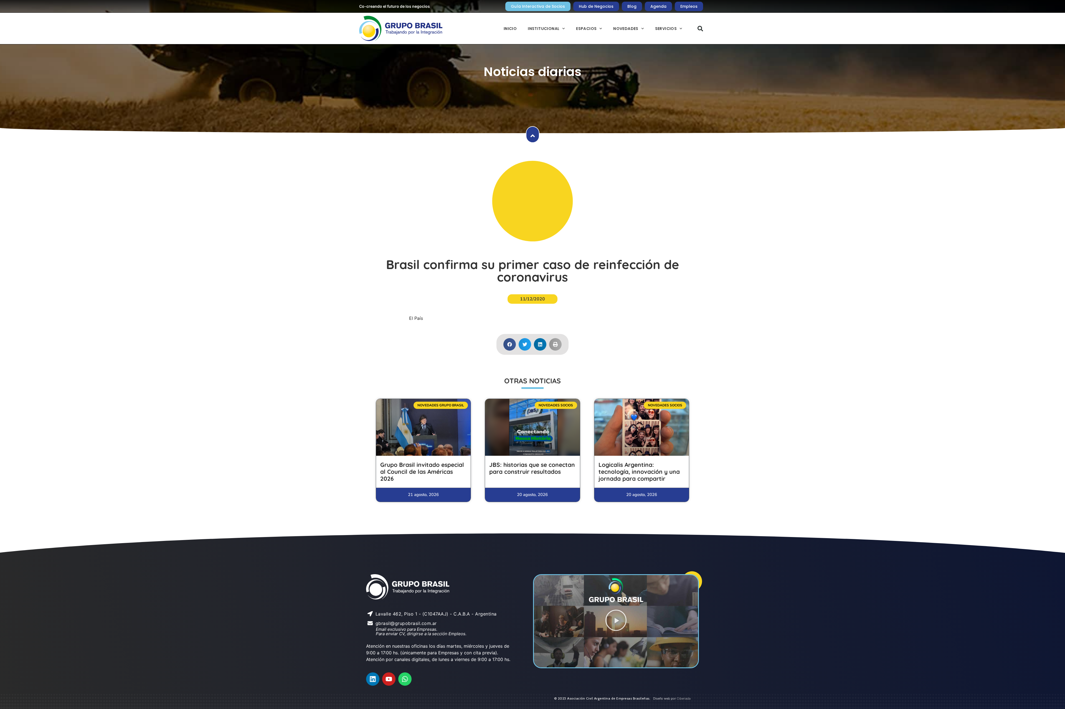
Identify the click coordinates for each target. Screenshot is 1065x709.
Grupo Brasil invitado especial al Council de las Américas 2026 (422, 471)
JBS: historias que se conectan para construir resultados (532, 468)
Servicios (666, 28)
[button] (700, 28)
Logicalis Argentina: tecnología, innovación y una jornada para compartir (639, 471)
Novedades (625, 28)
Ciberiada (684, 698)
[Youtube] (388, 679)
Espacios (586, 28)
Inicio (510, 28)
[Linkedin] (372, 679)
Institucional (543, 28)
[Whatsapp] (405, 679)
